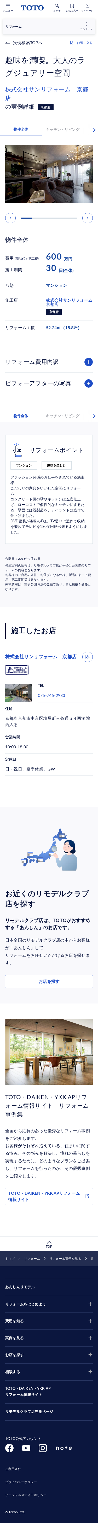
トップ (10, 1258)
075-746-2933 (51, 695)
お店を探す (49, 981)
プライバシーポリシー (21, 1482)
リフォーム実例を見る (65, 1258)
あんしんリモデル (20, 1287)
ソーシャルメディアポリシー (26, 1495)
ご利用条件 (13, 1469)
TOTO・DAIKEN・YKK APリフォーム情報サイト (44, 1196)
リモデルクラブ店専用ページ (29, 1412)
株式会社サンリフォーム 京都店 (46, 94)
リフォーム (32, 1258)
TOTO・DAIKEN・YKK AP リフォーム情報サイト (28, 1392)
